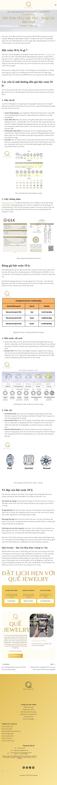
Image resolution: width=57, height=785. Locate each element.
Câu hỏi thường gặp (28, 719)
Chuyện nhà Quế (28, 716)
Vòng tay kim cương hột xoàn (28, 714)
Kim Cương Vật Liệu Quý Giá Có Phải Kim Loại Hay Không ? (14, 667)
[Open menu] (55, 5)
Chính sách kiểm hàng (8, 740)
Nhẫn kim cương (28, 707)
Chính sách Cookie (7, 729)
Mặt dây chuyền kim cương (28, 712)
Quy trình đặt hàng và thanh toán (11, 731)
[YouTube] (33, 767)
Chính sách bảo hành (8, 736)
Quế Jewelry (24, 26)
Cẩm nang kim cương (28, 14)
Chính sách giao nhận (8, 733)
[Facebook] (24, 767)
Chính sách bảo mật (7, 726)
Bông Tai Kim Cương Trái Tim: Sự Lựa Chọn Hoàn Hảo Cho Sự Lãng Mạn (43, 667)
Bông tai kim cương (28, 709)
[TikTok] (30, 767)
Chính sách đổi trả (7, 738)
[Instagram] (27, 767)
